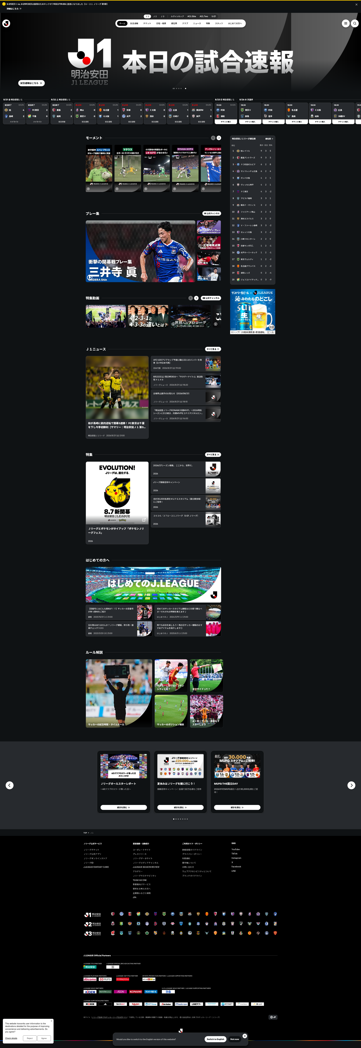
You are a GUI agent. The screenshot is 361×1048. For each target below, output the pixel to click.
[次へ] (219, 138)
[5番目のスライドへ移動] (188, 88)
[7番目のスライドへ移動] (187, 819)
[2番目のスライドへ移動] (177, 88)
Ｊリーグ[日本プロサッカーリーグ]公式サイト (109, 1017)
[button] (346, 23)
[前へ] (213, 138)
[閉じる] (356, 4)
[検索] (355, 23)
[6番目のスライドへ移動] (185, 819)
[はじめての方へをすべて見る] (153, 585)
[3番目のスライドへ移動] (183, 88)
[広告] (252, 311)
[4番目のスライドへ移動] (185, 88)
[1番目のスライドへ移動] (173, 88)
